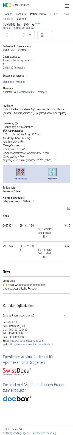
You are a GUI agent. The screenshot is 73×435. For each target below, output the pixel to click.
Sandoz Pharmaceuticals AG (19, 27)
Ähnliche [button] (8, 18)
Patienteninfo (38, 14)
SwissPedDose (20, 178)
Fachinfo (21, 14)
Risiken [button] (54, 14)
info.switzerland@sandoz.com (27, 340)
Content (21, 18)
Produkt (7, 14)
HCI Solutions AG (12, 429)
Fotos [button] (66, 14)
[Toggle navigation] (66, 6)
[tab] (36, 76)
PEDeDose (52, 178)
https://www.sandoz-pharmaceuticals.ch (31, 344)
